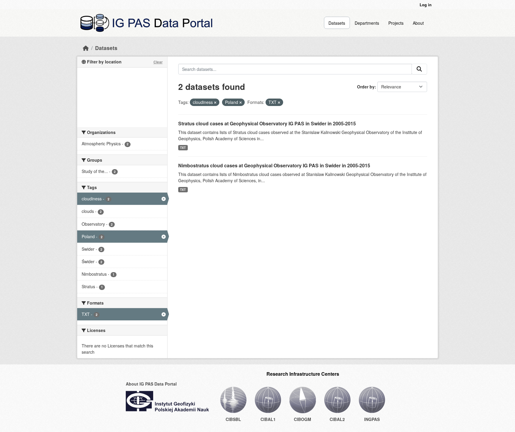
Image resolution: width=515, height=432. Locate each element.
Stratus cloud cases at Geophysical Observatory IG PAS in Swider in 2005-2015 (267, 123)
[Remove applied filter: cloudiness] (215, 102)
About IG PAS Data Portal (151, 384)
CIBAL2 (337, 419)
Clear (158, 62)
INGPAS (372, 419)
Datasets (336, 23)
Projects (396, 23)
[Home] (86, 48)
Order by (366, 87)
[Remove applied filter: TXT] (279, 102)
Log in (426, 4)
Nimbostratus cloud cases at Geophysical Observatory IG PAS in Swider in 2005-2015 (274, 165)
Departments (367, 23)
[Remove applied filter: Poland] (240, 102)
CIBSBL (233, 419)
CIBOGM (302, 419)
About (418, 23)
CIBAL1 (268, 419)
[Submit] (419, 69)
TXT (183, 147)
